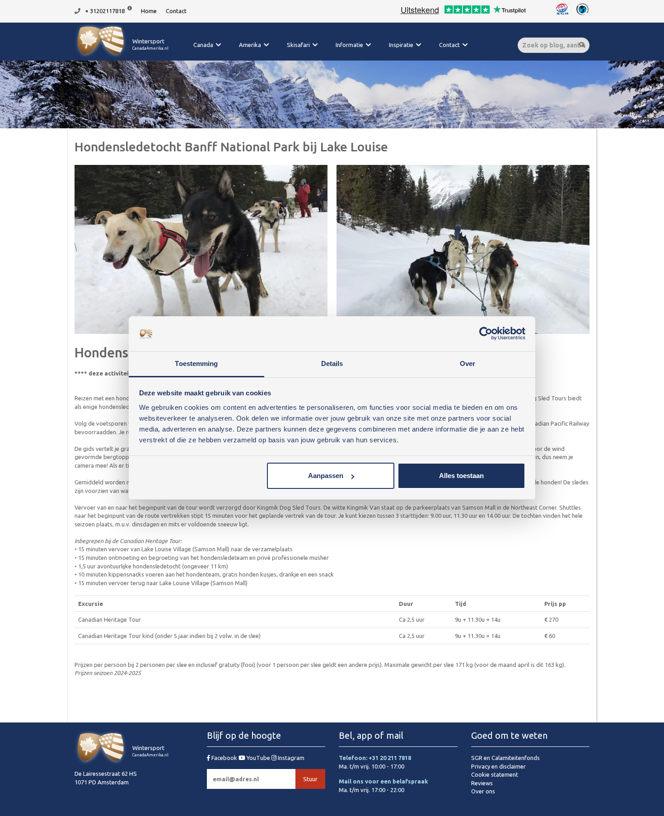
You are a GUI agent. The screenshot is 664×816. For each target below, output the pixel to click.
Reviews (482, 783)
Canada (203, 45)
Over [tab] (467, 363)
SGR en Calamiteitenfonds (505, 758)
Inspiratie (401, 45)
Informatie (349, 45)
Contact (176, 11)
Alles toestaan (461, 475)
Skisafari (298, 45)
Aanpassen (325, 475)
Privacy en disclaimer (498, 766)
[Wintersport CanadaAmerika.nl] (121, 56)
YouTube (258, 758)
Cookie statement (494, 774)
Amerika (250, 45)
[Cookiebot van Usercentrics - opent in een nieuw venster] (485, 334)
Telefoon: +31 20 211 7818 (375, 758)
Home (149, 11)
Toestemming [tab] (196, 363)
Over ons (483, 791)
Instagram (290, 758)
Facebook (224, 758)
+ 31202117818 (105, 11)
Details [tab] (332, 363)
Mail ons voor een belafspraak (383, 781)
